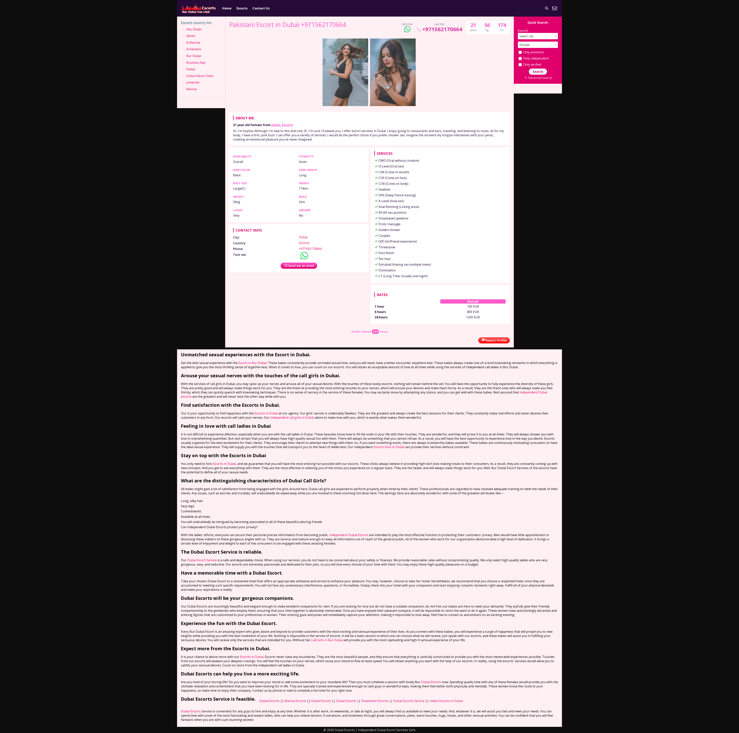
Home (227, 8)
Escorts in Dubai (266, 413)
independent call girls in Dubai (292, 417)
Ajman (190, 36)
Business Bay (196, 62)
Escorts (242, 8)
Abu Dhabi (193, 29)
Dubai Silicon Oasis (200, 76)
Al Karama (193, 49)
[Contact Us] (554, 8)
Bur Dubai (193, 56)
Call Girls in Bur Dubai (327, 640)
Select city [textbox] (526, 36)
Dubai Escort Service (202, 560)
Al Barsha (193, 42)
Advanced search (540, 78)
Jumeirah (192, 82)
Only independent (535, 58)
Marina (191, 89)
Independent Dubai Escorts (348, 535)
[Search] (546, 8)
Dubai (275, 125)
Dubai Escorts (431, 682)
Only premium (533, 52)
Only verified (531, 64)
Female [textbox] (524, 45)
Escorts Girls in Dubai (388, 447)
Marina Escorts (295, 701)
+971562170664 (442, 29)
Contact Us (261, 8)
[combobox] (538, 36)
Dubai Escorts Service (408, 701)
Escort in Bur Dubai (252, 363)
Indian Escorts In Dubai (446, 701)
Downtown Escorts (374, 701)
